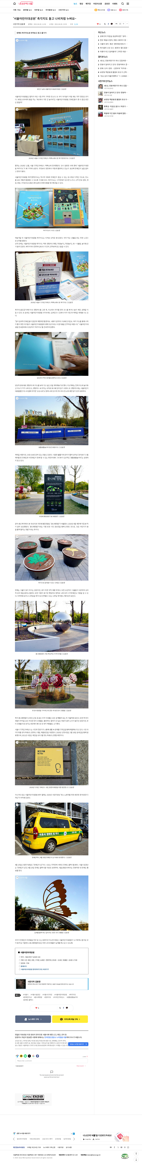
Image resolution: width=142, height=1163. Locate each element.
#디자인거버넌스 (58, 997)
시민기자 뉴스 (63, 10)
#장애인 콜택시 (28, 1000)
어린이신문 (97, 3)
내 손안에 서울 (26, 3)
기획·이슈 (17, 10)
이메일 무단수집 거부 (34, 1147)
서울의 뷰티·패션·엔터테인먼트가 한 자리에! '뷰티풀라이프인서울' (113, 44)
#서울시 (25, 994)
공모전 (107, 3)
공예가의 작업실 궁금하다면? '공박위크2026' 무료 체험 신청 (113, 36)
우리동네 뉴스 (51, 10)
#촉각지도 (72, 994)
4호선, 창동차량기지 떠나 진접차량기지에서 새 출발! (113, 61)
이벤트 (114, 3)
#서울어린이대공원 (60, 994)
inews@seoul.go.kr (94, 1155)
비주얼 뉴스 (38, 10)
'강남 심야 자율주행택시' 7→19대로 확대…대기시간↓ (113, 76)
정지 (71, 1134)
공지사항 (69, 1147)
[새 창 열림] (125, 1154)
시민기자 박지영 (108, 116)
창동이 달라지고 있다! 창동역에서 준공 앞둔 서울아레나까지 (113, 64)
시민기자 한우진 (108, 88)
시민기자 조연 (108, 95)
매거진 (88, 3)
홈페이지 (24, 966)
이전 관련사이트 (14, 1138)
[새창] (33, 1019)
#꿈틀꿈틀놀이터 (72, 997)
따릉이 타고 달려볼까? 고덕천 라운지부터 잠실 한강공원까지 (113, 52)
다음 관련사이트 (74, 1138)
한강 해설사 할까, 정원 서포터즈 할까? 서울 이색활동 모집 (113, 40)
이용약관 (60, 1147)
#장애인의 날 (27, 997)
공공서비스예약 (22, 1139)
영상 (81, 3)
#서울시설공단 (35, 994)
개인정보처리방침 (19, 1147)
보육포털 (32, 1139)
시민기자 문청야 (108, 102)
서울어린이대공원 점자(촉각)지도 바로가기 (35, 969)
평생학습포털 (60, 1139)
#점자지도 (47, 997)
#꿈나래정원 (38, 997)
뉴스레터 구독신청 (49, 1147)
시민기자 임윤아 (108, 109)
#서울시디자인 (47, 994)
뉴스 (75, 3)
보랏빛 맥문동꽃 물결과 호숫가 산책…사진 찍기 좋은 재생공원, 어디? (113, 72)
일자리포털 (41, 1139)
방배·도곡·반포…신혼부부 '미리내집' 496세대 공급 (113, 68)
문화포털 (51, 1139)
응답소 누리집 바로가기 (77, 1044)
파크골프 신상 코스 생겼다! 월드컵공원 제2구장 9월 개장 (113, 48)
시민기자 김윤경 (19, 24)
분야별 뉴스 (27, 10)
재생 (74, 1134)
